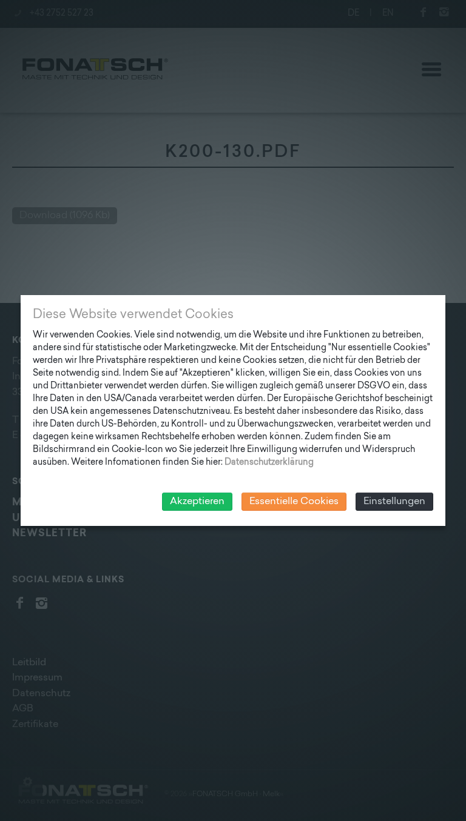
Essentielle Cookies (294, 502)
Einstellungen (394, 502)
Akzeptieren (197, 502)
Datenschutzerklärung (269, 462)
